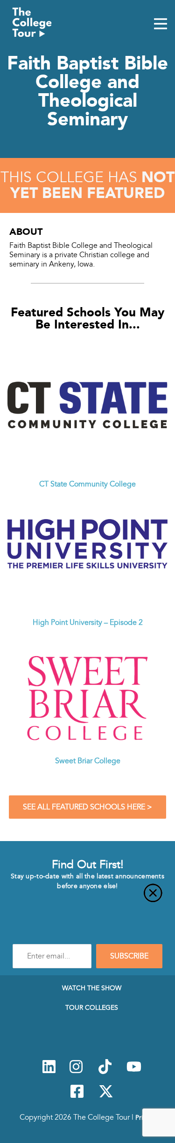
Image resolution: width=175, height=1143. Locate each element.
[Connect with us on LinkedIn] (49, 1071)
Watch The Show (91, 988)
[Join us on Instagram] (76, 1071)
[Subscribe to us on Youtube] (134, 1071)
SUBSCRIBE (129, 956)
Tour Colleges (91, 1007)
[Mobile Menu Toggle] (160, 24)
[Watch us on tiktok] (105, 1071)
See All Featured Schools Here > (87, 807)
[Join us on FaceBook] (77, 1096)
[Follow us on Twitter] (106, 1096)
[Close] (87, 898)
